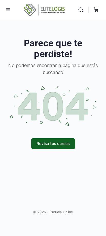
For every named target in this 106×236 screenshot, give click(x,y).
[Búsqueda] (82, 10)
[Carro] (96, 10)
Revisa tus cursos (53, 143)
